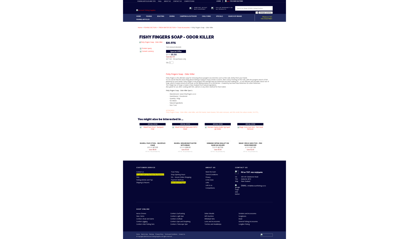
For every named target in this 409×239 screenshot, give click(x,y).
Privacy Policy (159, 234)
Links (207, 182)
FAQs (159, 1)
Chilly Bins (206, 16)
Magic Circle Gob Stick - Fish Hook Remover (250, 144)
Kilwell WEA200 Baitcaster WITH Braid (185, 144)
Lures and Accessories (212, 221)
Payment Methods (177, 180)
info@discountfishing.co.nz (257, 186)
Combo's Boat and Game (145, 219)
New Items (140, 216)
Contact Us (182, 234)
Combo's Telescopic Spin (179, 224)
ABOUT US (167, 1)
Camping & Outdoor (188, 16)
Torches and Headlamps (212, 224)
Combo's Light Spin (177, 216)
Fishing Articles (143, 19)
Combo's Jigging (141, 221)
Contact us (140, 172)
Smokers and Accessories (247, 213)
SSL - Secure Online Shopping (181, 177)
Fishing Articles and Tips (144, 180)
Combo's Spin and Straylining (180, 221)
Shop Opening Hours (178, 174)
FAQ (137, 177)
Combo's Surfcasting (177, 213)
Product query (147, 48)
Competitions (210, 188)
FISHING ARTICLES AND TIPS (146, 1)
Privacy (208, 177)
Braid (240, 219)
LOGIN (218, 1)
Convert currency (148, 51)
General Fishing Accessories (248, 221)
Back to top (144, 234)
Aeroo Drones (141, 213)
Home (138, 16)
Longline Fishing (244, 224)
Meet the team (211, 172)
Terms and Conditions (171, 234)
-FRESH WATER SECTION (167, 27)
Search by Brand (235, 16)
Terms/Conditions (212, 174)
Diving (172, 16)
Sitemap (151, 234)
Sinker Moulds (209, 213)
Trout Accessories (183, 27)
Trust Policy (175, 172)
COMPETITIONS (189, 1)
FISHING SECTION (150, 27)
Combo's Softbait (176, 219)
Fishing (149, 16)
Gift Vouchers (209, 216)
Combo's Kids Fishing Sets (145, 224)
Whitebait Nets (209, 219)
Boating (160, 16)
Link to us (209, 185)
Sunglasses (242, 216)
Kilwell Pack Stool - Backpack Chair (152, 144)
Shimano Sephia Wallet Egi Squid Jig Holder (218, 144)
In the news (210, 180)
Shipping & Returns (142, 182)
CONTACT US (177, 1)
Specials (219, 16)
